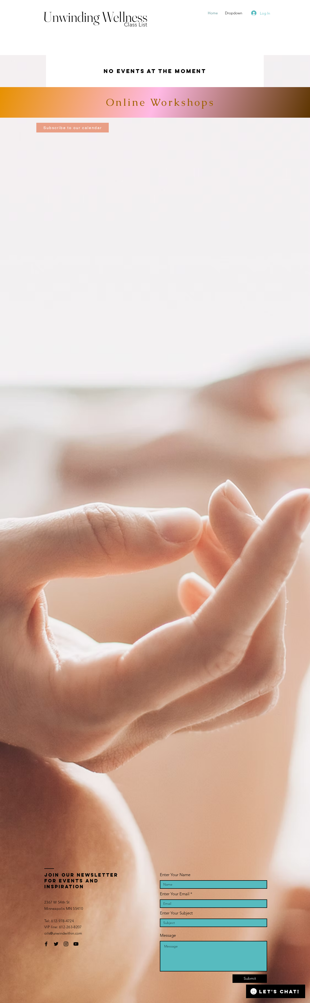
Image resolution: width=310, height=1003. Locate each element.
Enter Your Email (174, 894)
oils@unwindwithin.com (63, 933)
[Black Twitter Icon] (56, 944)
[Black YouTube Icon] (76, 944)
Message (168, 935)
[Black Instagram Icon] (66, 944)
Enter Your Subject (176, 913)
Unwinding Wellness (95, 16)
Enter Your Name (175, 875)
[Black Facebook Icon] (46, 944)
